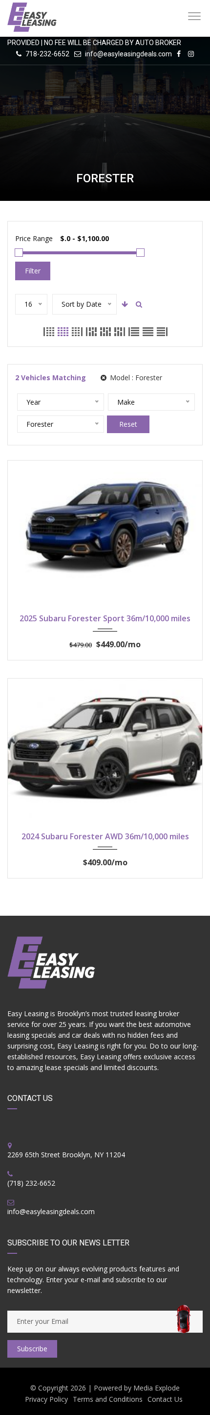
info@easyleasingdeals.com (128, 54)
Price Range (34, 238)
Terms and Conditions (108, 1399)
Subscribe (32, 1348)
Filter (33, 270)
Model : (135, 377)
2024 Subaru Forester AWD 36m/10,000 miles (105, 836)
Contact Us (165, 1399)
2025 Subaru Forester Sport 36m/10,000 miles (105, 618)
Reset (128, 424)
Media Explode (156, 1387)
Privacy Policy (46, 1399)
